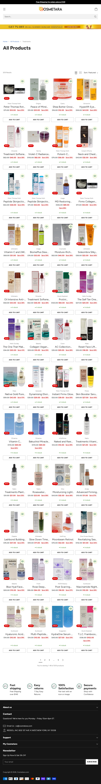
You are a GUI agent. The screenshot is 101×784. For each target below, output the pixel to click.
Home (5, 41)
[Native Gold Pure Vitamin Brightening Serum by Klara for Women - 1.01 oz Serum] (14, 376)
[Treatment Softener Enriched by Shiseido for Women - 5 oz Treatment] (14, 136)
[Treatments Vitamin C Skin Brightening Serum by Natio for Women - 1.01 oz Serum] (86, 424)
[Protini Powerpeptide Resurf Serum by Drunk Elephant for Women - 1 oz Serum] (62, 282)
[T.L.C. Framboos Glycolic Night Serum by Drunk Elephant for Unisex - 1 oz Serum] (86, 616)
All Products (14, 41)
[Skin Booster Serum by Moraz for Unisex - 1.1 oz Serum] (86, 376)
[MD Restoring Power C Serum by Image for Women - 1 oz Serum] (62, 184)
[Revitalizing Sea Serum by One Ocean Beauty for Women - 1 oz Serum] (86, 522)
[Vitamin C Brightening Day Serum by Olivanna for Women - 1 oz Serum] (14, 424)
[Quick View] (22, 81)
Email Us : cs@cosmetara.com (19, 726)
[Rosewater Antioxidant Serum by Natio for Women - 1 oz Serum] (38, 474)
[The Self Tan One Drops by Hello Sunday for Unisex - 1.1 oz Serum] (86, 282)
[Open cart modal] (96, 9)
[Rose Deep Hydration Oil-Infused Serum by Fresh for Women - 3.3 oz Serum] (38, 569)
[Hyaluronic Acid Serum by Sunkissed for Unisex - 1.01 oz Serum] (14, 616)
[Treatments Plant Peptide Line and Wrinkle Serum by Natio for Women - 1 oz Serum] (14, 474)
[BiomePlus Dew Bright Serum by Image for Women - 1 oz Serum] (38, 234)
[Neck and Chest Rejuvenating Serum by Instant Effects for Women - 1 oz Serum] (86, 136)
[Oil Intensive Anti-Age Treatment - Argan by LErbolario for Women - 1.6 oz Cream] (14, 282)
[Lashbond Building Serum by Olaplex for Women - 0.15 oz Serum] (14, 522)
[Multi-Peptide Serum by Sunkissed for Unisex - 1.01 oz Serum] (38, 616)
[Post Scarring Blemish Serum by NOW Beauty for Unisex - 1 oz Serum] (62, 569)
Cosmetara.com (23, 772)
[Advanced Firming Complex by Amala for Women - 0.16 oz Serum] (86, 474)
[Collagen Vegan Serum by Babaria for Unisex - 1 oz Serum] (38, 329)
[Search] (95, 16)
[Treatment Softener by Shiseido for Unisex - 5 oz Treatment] (38, 282)
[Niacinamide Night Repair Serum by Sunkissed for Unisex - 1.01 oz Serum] (86, 569)
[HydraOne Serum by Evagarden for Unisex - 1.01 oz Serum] (62, 616)
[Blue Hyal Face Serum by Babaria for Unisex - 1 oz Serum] (14, 569)
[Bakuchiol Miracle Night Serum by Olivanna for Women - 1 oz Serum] (38, 424)
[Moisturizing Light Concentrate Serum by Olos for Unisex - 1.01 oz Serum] (62, 474)
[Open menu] (4, 9)
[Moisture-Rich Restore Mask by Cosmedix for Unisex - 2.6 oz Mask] (62, 234)
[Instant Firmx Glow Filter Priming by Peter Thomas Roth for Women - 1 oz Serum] (62, 376)
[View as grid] (76, 72)
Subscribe (92, 762)
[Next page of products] (63, 660)
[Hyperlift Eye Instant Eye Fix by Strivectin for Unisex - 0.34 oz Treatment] (86, 89)
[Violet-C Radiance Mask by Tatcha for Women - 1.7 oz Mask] (38, 136)
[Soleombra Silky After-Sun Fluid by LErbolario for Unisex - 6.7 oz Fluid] (86, 234)
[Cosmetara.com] (50, 9)
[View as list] (80, 72)
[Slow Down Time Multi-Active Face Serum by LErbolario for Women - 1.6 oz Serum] (38, 522)
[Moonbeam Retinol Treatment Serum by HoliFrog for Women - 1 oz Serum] (62, 522)
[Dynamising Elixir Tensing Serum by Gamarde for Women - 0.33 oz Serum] (38, 376)
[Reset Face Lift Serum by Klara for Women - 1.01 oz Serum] (86, 329)
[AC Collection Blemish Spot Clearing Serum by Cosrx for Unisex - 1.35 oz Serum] (62, 329)
